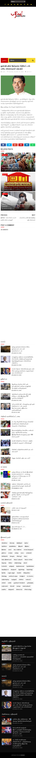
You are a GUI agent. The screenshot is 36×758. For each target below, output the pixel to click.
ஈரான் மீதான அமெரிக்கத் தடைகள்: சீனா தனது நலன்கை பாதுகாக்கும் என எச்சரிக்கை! (23, 371)
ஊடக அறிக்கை (18, 549)
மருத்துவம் (14, 579)
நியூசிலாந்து (21, 569)
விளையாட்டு (19, 589)
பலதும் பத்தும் (11, 573)
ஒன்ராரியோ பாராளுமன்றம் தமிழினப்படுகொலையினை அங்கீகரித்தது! (20, 518)
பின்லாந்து (4, 576)
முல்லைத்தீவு (30, 582)
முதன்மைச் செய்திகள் (19, 582)
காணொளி (28, 553)
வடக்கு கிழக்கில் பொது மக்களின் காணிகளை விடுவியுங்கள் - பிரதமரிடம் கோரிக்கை (22, 423)
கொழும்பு (12, 556)
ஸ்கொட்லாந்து (28, 589)
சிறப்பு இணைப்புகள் (7, 559)
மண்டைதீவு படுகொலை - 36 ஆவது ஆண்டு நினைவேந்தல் (22, 720)
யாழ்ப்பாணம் (5, 586)
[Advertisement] (18, 37)
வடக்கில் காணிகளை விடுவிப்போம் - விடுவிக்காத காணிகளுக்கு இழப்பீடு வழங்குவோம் (22, 742)
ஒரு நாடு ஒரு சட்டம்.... (19, 526)
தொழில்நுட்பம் (5, 569)
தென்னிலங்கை (30, 566)
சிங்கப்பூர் (19, 556)
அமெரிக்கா (4, 543)
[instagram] (18, 4)
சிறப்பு (25, 556)
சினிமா (10, 563)
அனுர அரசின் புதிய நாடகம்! (11, 167)
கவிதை (16, 553)
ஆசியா (26, 543)
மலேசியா (21, 579)
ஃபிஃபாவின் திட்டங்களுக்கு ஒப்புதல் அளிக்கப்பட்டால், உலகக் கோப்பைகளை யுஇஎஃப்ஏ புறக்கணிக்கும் (23, 407)
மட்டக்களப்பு (30, 576)
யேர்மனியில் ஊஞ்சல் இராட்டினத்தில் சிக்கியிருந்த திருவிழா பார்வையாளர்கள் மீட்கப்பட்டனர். (22, 731)
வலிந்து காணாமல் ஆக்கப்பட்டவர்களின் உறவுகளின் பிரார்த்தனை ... (23, 657)
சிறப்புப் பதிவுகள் (18, 559)
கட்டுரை (10, 553)
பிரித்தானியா (27, 573)
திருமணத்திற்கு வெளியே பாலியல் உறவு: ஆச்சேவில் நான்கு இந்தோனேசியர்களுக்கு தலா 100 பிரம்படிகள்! (23, 433)
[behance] (21, 4)
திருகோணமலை (20, 566)
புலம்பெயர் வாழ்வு (13, 576)
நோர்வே (3, 573)
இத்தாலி (20, 546)
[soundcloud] (31, 4)
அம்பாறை (12, 543)
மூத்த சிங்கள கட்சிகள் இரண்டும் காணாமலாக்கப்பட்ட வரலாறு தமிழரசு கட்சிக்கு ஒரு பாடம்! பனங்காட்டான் (22, 475)
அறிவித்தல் (19, 543)
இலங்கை (29, 71)
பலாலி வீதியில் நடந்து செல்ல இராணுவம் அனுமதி (22, 647)
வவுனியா (4, 589)
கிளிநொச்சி (5, 556)
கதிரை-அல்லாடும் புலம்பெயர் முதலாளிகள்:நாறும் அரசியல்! (21, 485)
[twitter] (8, 4)
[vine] (24, 4)
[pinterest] (27, 4)
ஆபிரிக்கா (4, 546)
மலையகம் (28, 579)
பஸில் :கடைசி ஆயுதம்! (19, 508)
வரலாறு (18, 586)
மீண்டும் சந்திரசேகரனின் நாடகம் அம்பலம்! (22, 450)
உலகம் (9, 549)
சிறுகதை (4, 563)
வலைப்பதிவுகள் (26, 586)
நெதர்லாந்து (29, 569)
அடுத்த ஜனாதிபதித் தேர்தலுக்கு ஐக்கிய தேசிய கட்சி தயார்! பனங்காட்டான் (22, 494)
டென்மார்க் (4, 566)
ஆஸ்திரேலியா (12, 546)
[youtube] (11, 4)
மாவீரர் (9, 582)
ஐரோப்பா (4, 553)
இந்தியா (27, 546)
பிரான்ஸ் (19, 573)
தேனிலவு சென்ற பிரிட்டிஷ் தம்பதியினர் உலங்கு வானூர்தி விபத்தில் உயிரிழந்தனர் (21, 386)
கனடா (22, 553)
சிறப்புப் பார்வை (28, 559)
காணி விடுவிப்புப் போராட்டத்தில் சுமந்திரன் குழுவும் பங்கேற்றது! (22, 442)
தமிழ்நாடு (11, 566)
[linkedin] (14, 4)
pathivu (23, 755)
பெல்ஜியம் (22, 576)
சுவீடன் (25, 563)
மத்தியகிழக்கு (5, 579)
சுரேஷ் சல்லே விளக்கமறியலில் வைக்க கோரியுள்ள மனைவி (18, 205)
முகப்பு (4, 60)
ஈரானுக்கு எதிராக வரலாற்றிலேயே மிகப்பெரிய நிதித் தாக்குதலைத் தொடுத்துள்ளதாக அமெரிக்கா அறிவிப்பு (22, 360)
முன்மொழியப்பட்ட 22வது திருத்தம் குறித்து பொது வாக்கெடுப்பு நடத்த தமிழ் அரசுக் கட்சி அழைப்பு (16, 185)
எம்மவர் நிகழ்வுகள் (28, 549)
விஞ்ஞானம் (11, 589)
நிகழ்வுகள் (13, 569)
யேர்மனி (12, 586)
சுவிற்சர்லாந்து (17, 563)
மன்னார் (4, 582)
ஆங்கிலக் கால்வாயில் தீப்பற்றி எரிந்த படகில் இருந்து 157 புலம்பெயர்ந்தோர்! (21, 396)
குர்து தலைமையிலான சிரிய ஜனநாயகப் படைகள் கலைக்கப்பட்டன (21, 349)
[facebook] (5, 4)
